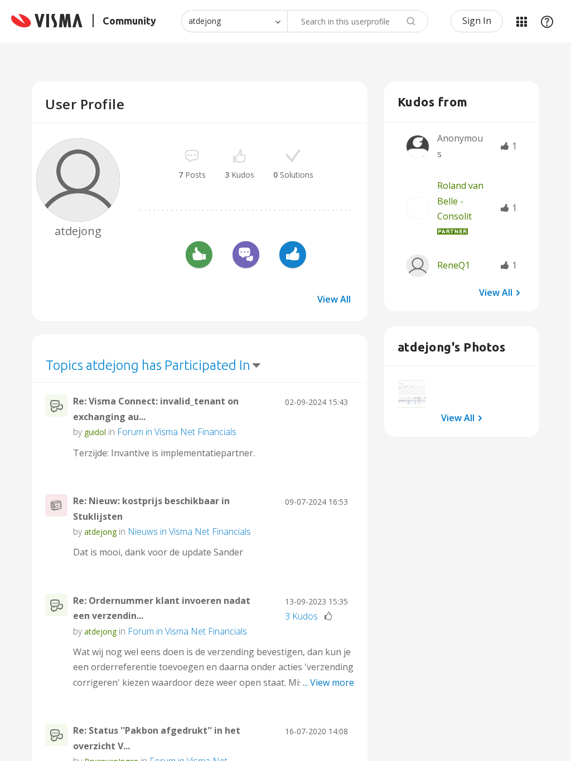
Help (547, 21)
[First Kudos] (199, 256)
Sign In (476, 20)
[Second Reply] (246, 256)
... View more (328, 453)
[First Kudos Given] (293, 256)
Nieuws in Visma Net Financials (189, 531)
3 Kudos (301, 616)
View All (334, 299)
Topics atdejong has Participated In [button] (148, 365)
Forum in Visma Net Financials (176, 432)
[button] (412, 394)
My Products (521, 21)
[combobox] (357, 21)
